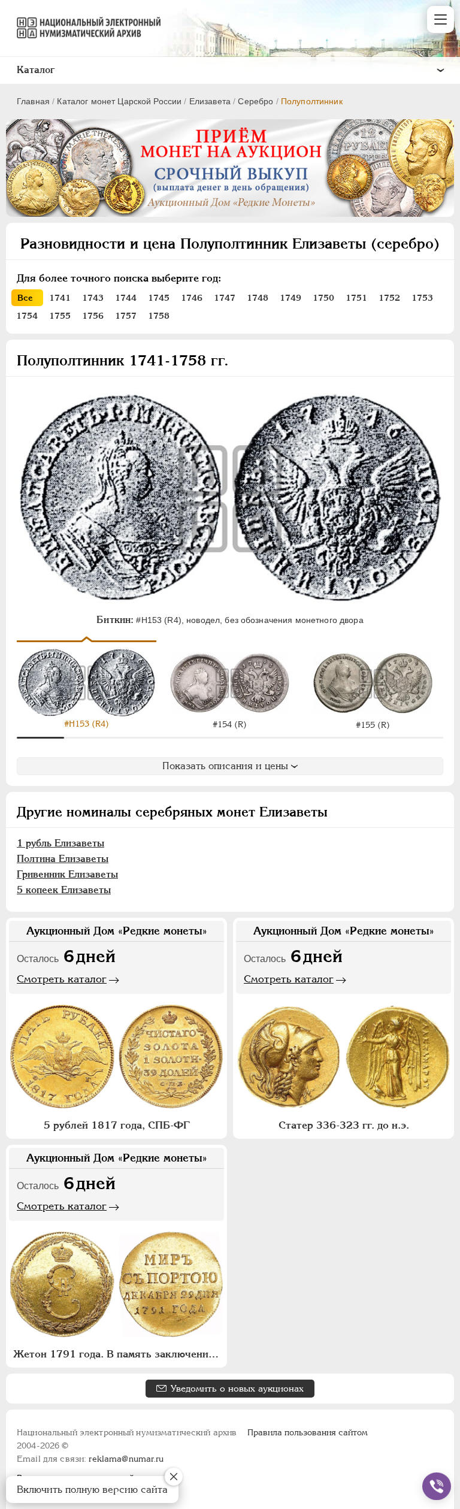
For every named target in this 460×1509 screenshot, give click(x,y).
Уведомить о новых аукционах (237, 1388)
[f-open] (436, 1486)
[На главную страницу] (83, 27)
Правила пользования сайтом (307, 1432)
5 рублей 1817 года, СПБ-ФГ (117, 1125)
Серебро (255, 101)
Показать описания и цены (225, 766)
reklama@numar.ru (126, 1458)
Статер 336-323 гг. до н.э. (344, 1125)
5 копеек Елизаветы (64, 890)
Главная (33, 101)
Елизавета (210, 101)
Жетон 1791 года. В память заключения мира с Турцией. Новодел (118, 1354)
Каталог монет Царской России (119, 101)
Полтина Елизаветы (62, 858)
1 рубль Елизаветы (60, 843)
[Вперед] (437, 682)
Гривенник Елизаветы (67, 874)
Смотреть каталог (62, 979)
